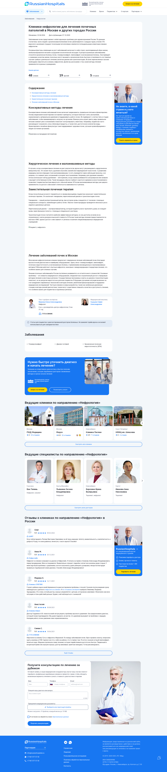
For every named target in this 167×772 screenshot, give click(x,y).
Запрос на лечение (132, 4)
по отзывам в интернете (71, 590)
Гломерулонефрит (35, 344)
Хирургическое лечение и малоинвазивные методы (50, 96)
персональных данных (60, 717)
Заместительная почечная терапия (44, 99)
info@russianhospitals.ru (35, 753)
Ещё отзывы (68, 653)
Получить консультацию (39, 723)
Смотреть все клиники (83, 444)
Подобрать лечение (128, 572)
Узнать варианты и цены (128, 140)
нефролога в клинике (52, 590)
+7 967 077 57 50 (33, 757)
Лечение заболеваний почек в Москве (45, 102)
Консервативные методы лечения (44, 93)
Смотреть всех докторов (83, 508)
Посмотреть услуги (60, 390)
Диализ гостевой (63, 344)
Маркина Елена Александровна (50, 302)
